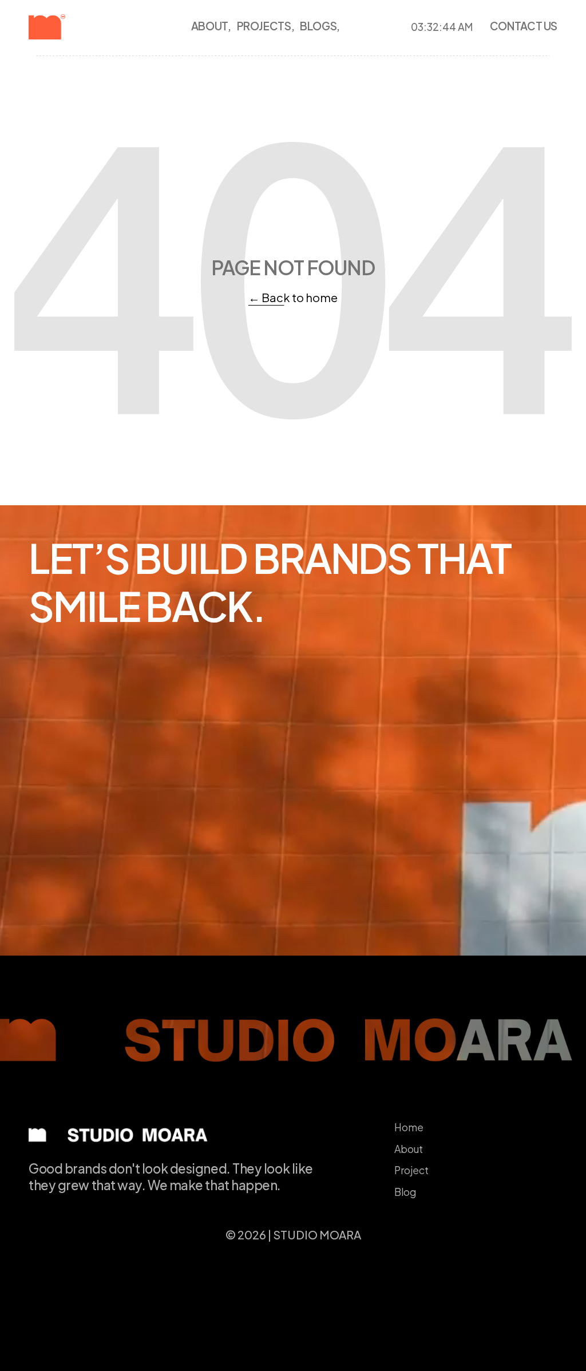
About (408, 1149)
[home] (66, 26)
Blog (405, 1192)
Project (411, 1170)
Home (408, 1127)
